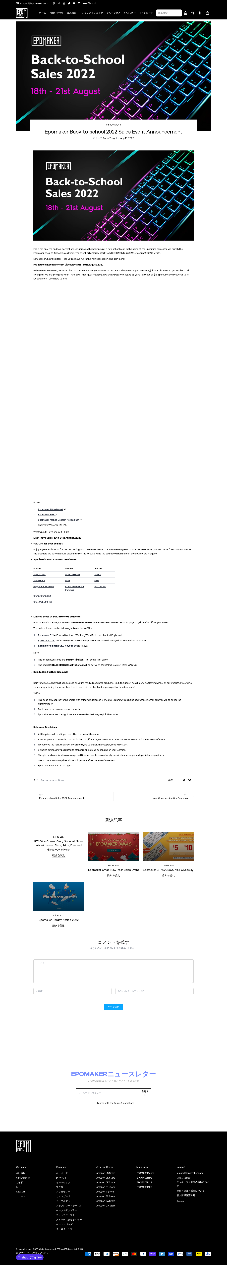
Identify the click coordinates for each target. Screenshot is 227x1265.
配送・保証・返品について (191, 1190)
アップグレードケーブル (69, 1205)
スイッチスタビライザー (69, 1219)
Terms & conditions (124, 1103)
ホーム (42, 12)
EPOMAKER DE (144, 1177)
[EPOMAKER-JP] (22, 13)
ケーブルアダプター (66, 1210)
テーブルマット (64, 1200)
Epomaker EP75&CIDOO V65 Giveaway (168, 869)
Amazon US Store (105, 1173)
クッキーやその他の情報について (193, 1184)
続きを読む (58, 855)
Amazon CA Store (105, 1200)
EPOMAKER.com (145, 1173)
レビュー (20, 1187)
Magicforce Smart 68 (43, 586)
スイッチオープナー (66, 1214)
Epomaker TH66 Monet (50, 509)
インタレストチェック (91, 12)
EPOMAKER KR (144, 1187)
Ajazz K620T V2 (46, 640)
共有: (170, 780)
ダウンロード (146, 12)
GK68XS (72, 574)
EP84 (96, 580)
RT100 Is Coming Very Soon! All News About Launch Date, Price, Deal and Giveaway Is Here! (58, 845)
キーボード (62, 1173)
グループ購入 (113, 12)
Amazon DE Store (105, 1182)
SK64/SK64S (39, 574)
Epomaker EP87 (47, 514)
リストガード (63, 1196)
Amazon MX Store (105, 1205)
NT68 (67, 580)
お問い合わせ (23, 1177)
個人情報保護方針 (186, 1195)
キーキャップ (63, 1182)
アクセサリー (63, 1191)
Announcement (49, 780)
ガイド (19, 1182)
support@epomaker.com (190, 1173)
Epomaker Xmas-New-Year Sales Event (113, 869)
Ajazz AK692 (100, 586)
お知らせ (128, 12)
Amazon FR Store (105, 1187)
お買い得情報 (56, 12)
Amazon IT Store (105, 1191)
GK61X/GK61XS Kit (42, 596)
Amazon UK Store (105, 1177)
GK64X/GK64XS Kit (42, 602)
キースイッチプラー (66, 1228)
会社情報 (20, 1173)
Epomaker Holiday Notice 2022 (59, 920)
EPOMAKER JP (144, 1182)
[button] (207, 13)
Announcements (113, 125)
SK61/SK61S (39, 580)
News (61, 780)
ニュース (20, 1196)
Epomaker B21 (46, 635)
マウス (59, 1187)
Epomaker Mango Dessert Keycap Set (58, 519)
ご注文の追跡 (184, 1177)
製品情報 (71, 12)
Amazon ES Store (105, 1196)
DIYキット (61, 1177)
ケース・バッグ (64, 1224)
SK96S (97, 574)
